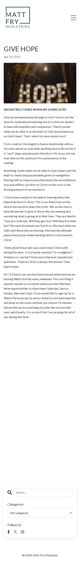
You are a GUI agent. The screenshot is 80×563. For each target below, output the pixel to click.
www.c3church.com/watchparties (54, 298)
